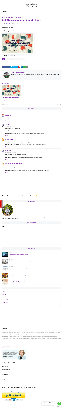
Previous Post (5, 104)
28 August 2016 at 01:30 (10, 126)
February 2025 (31, 302)
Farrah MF (8, 115)
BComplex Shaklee (6, 369)
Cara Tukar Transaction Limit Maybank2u (20, 268)
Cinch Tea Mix (5, 379)
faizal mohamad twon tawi (13, 163)
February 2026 (31, 299)
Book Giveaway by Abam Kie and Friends (11, 17)
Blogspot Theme (9, 406)
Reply (6, 121)
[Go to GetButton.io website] (59, 406)
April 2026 (31, 294)
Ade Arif (7, 125)
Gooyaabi (23, 406)
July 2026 (31, 291)
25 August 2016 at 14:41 (10, 116)
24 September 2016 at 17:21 (10, 152)
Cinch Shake (4, 377)
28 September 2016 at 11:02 (10, 165)
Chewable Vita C (5, 374)
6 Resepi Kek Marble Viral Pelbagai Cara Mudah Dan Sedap (24, 275)
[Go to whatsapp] (59, 403)
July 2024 (31, 305)
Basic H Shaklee (5, 371)
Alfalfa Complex (5, 366)
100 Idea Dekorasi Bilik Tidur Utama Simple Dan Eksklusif (24, 261)
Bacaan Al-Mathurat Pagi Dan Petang (18, 254)
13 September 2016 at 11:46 (10, 140)
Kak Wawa (7, 23)
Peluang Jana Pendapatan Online (17, 282)
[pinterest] (46, 384)
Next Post (58, 104)
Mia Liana (8, 150)
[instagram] (16, 384)
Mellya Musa (9, 139)
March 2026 (31, 297)
